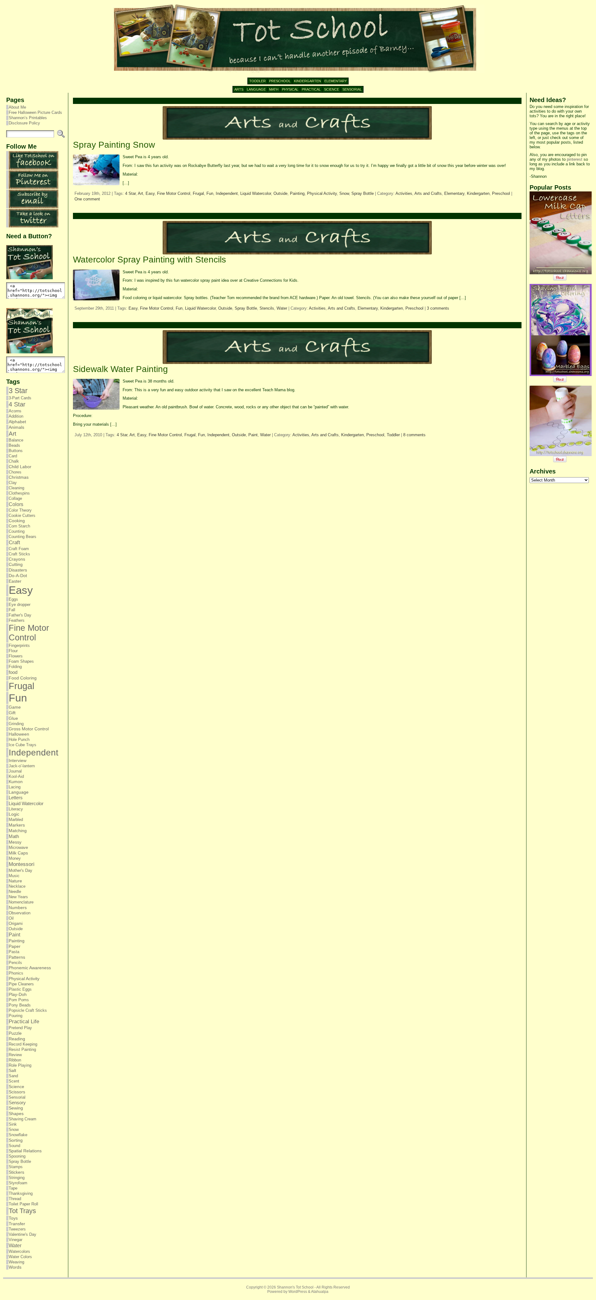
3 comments (438, 308)
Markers (17, 825)
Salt (12, 1070)
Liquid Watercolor (26, 803)
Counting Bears (22, 536)
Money (15, 858)
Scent (14, 1081)
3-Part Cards (20, 398)
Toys (13, 1218)
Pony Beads (20, 1005)
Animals (16, 427)
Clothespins (19, 493)
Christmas (19, 477)
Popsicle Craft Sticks (28, 1010)
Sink (13, 1124)
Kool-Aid (16, 776)
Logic (14, 814)
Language (19, 792)
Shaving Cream (22, 1119)
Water (15, 1245)
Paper (14, 946)
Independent (33, 752)
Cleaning (16, 488)
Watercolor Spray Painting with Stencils (149, 259)
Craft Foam (19, 548)
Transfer (17, 1223)
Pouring (15, 1015)
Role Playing (20, 1065)
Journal (15, 771)
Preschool (501, 193)
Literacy (16, 809)
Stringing (17, 1177)
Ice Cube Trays (22, 744)
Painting (17, 940)
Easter (15, 581)
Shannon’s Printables (28, 117)
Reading (17, 1038)
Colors (16, 504)
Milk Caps (18, 852)
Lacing (14, 787)
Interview (17, 760)
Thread (15, 1198)
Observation (19, 913)
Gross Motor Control (29, 729)
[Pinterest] (33, 187)
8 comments (414, 435)
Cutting (16, 564)
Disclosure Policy (24, 123)
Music (14, 875)
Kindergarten (478, 193)
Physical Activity (24, 978)
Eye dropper (19, 604)
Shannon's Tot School (295, 1287)
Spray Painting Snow (114, 145)
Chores (15, 472)
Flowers (16, 656)
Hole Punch (19, 739)
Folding (15, 666)
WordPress (297, 1291)
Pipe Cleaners (21, 984)
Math (14, 836)
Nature (15, 881)
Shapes (16, 1113)
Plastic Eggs (20, 989)
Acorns (15, 411)
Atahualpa (319, 1291)
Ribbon (15, 1060)
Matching (18, 830)
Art (12, 433)
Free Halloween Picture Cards (35, 112)
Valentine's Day (22, 1234)
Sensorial (17, 1097)
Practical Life (24, 1021)
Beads (14, 445)
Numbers (18, 907)
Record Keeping (23, 1044)
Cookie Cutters (22, 515)
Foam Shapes (21, 661)
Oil (11, 918)
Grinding (16, 723)
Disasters (18, 569)
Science (16, 1086)
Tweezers (17, 1229)
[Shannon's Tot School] (298, 39)
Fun (18, 698)
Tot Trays (22, 1211)
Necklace (17, 886)
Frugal (21, 686)
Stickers (16, 1172)
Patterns (17, 957)
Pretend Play (20, 1027)
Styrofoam (18, 1183)
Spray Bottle (20, 1161)
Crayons (17, 559)
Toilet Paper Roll (23, 1204)
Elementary (454, 193)
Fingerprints (19, 645)
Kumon (16, 781)
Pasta (14, 951)
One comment (87, 199)
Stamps (16, 1166)
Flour (13, 650)
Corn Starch (19, 526)
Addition (16, 416)
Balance (16, 440)
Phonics (16, 973)
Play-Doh (18, 994)
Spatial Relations (25, 1151)
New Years (18, 896)
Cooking (17, 520)
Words (15, 1267)
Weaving (16, 1262)
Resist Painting (22, 1049)
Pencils (15, 962)
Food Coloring (23, 678)
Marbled (16, 819)
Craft (14, 542)
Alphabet (17, 421)
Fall (12, 609)
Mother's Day (20, 870)
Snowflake (18, 1134)
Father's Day (20, 615)
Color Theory (20, 510)
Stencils (267, 308)
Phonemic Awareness (30, 968)
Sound (14, 1145)
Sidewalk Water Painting (120, 369)
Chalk (14, 461)
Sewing (16, 1108)
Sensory (17, 1102)
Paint (14, 934)
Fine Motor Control (29, 632)
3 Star (18, 391)
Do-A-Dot (18, 575)
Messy (15, 842)
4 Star (17, 404)
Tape (13, 1188)
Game (15, 707)
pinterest (574, 159)
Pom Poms (19, 999)
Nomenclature (21, 902)
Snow (14, 1129)
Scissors (17, 1092)
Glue (13, 718)
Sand (13, 1076)
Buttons (16, 450)
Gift (12, 712)
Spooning (17, 1156)
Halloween (19, 734)
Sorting (16, 1140)
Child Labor (20, 466)
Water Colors (20, 1256)
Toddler (393, 435)
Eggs (13, 599)
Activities (403, 193)
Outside (16, 928)
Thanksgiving (21, 1193)
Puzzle (15, 1033)
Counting (17, 531)
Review (15, 1054)
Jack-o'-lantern (22, 766)
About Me (17, 107)
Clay (13, 482)
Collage (15, 498)
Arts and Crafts (428, 193)
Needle (15, 891)
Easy (21, 590)
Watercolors (19, 1251)
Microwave (18, 847)
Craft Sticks (19, 554)
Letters (16, 797)
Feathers (17, 620)
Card (13, 456)
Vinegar (15, 1239)
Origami (16, 923)
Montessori (21, 864)
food (13, 672)
